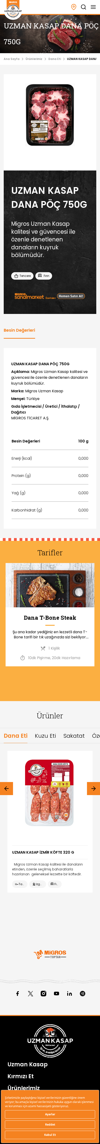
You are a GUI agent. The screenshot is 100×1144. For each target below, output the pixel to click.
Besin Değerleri (19, 330)
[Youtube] (56, 993)
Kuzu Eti (45, 736)
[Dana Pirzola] (50, 585)
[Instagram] (43, 993)
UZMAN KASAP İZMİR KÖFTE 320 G (43, 852)
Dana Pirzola (50, 617)
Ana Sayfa (12, 59)
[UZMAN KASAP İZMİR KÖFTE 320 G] (50, 793)
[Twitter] (30, 993)
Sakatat (74, 736)
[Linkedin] (69, 993)
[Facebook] (17, 993)
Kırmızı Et (20, 1076)
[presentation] (6, 788)
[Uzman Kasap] (13, 9)
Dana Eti (54, 59)
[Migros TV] (82, 993)
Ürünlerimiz (34, 59)
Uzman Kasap (27, 1064)
